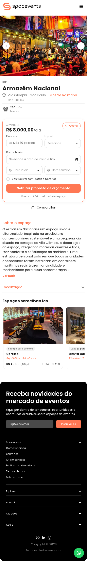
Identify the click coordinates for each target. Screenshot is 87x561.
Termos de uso (15, 471)
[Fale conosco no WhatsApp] (79, 553)
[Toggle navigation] (78, 6)
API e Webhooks (15, 460)
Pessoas (11, 136)
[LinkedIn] (43, 538)
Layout (49, 136)
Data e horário (15, 152)
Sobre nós (12, 454)
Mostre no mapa (63, 95)
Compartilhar (46, 208)
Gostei (73, 126)
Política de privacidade (20, 465)
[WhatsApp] (37, 538)
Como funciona (16, 448)
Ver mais (8, 276)
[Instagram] (49, 538)
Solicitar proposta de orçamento (43, 188)
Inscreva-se (68, 424)
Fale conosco (14, 477)
